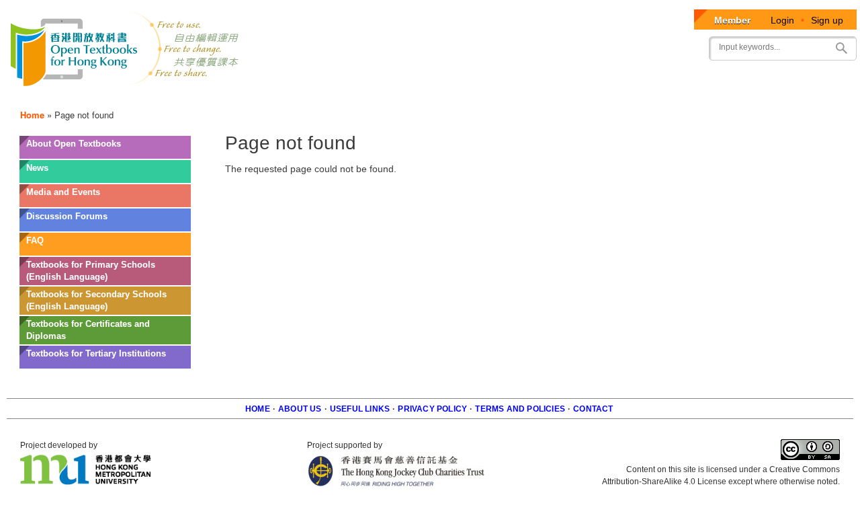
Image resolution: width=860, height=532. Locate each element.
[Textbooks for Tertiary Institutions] (105, 363)
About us (300, 409)
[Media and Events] (105, 202)
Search (841, 48)
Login (782, 20)
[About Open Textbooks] (105, 154)
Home (32, 114)
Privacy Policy (432, 409)
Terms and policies (520, 409)
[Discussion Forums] (105, 226)
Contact (593, 409)
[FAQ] (105, 250)
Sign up (827, 20)
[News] (105, 178)
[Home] (125, 51)
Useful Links (360, 409)
